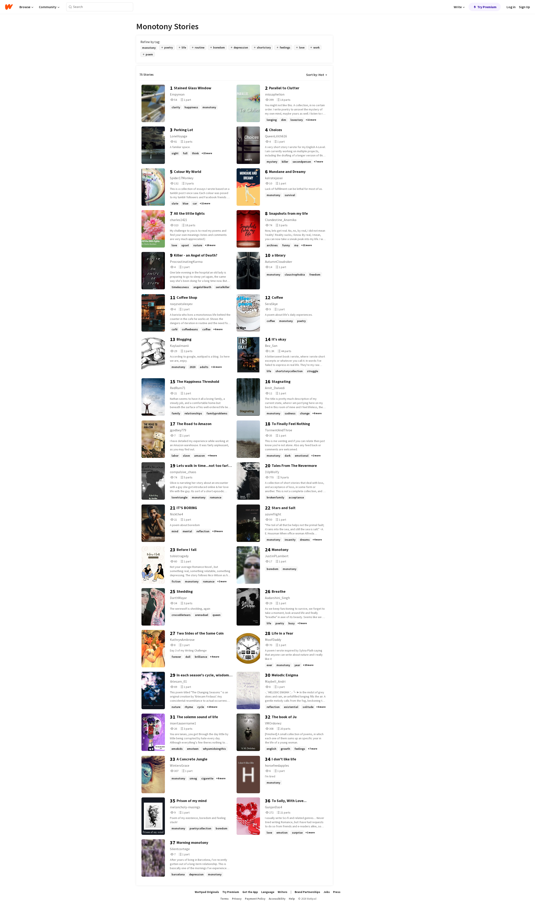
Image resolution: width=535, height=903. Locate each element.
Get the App (250, 892)
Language (267, 892)
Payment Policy (255, 898)
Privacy (237, 898)
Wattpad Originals (207, 892)
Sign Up (524, 7)
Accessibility (277, 898)
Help (292, 898)
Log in (511, 7)
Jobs (327, 892)
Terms (224, 898)
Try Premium (487, 7)
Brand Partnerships (307, 892)
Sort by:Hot (315, 75)
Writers (282, 892)
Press (336, 892)
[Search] (70, 7)
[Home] (9, 7)
